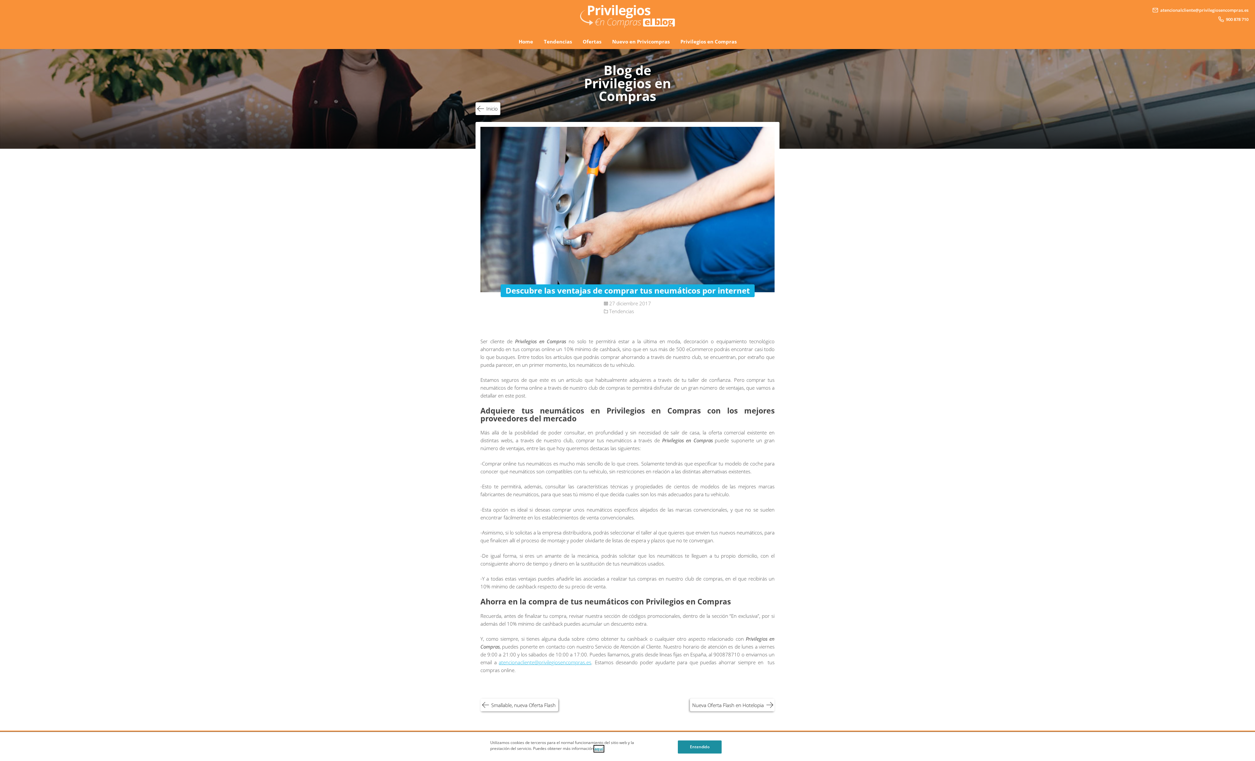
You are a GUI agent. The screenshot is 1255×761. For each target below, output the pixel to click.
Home (526, 41)
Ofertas (592, 41)
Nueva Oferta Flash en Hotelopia (728, 705)
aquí (598, 749)
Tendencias (558, 41)
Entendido (700, 747)
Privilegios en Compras (708, 41)
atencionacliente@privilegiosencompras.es (545, 662)
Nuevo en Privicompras (641, 41)
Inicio (492, 108)
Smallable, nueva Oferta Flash (523, 705)
